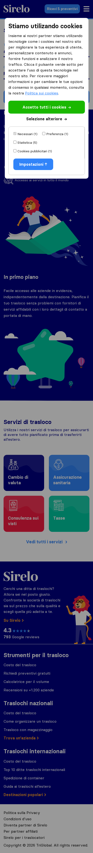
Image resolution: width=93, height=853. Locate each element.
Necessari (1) (27, 134)
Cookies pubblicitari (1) (34, 151)
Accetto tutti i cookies (44, 107)
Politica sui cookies (41, 93)
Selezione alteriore (44, 118)
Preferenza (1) (57, 134)
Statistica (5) (27, 142)
